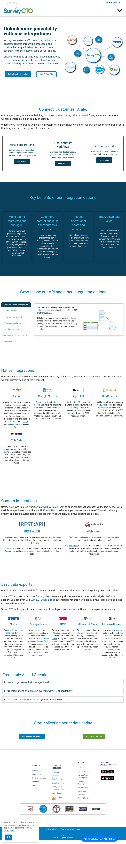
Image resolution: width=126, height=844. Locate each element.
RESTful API (12, 548)
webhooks (73, 545)
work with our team (53, 506)
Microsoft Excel (83, 633)
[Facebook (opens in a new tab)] (10, 3)
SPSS (54, 638)
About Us (36, 765)
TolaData (7, 452)
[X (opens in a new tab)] (7, 3)
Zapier (10, 413)
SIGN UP (109, 3)
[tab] (16, 304)
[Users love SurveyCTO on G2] (30, 809)
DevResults (103, 405)
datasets (40, 310)
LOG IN (117, 3)
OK (8, 837)
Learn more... (9, 830)
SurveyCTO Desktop (41, 599)
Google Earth (42, 641)
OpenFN (76, 402)
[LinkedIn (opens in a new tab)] (13, 3)
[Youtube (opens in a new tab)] (16, 3)
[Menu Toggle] (119, 10)
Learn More (21, 161)
